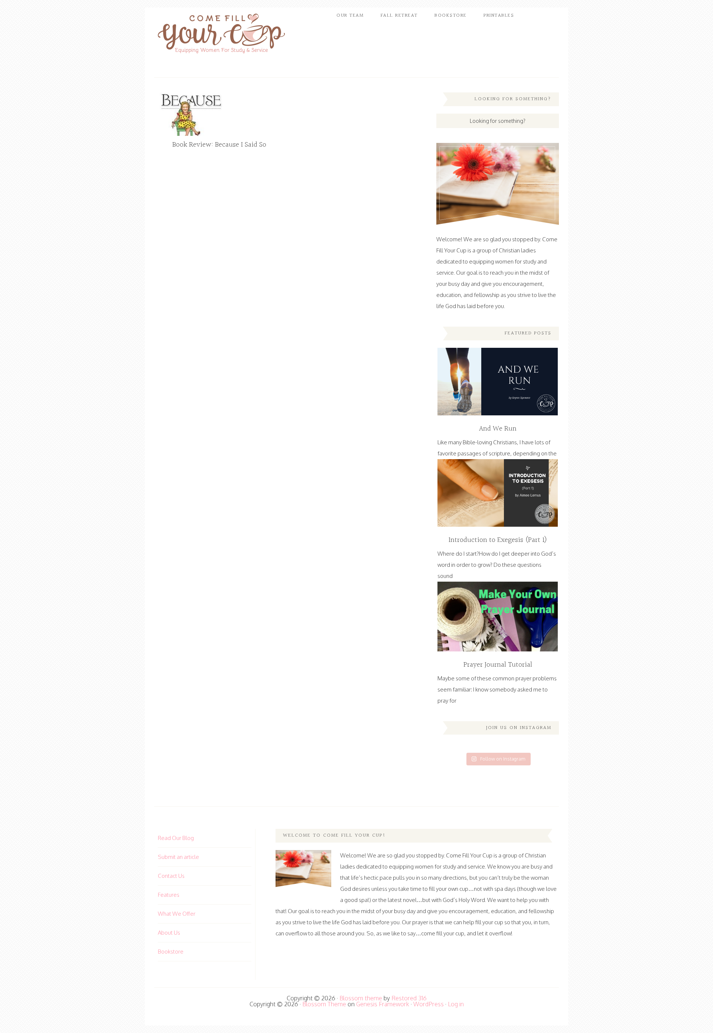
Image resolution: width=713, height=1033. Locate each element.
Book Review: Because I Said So (219, 145)
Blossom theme (360, 998)
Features (168, 894)
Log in (456, 1004)
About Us (169, 932)
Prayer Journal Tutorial (497, 665)
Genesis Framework (382, 1004)
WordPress (428, 1004)
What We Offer (176, 913)
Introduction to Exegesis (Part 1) (498, 540)
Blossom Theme (324, 1004)
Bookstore (170, 951)
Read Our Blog (176, 837)
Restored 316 (409, 998)
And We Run (498, 429)
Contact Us (171, 875)
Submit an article (178, 856)
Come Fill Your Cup (221, 35)
